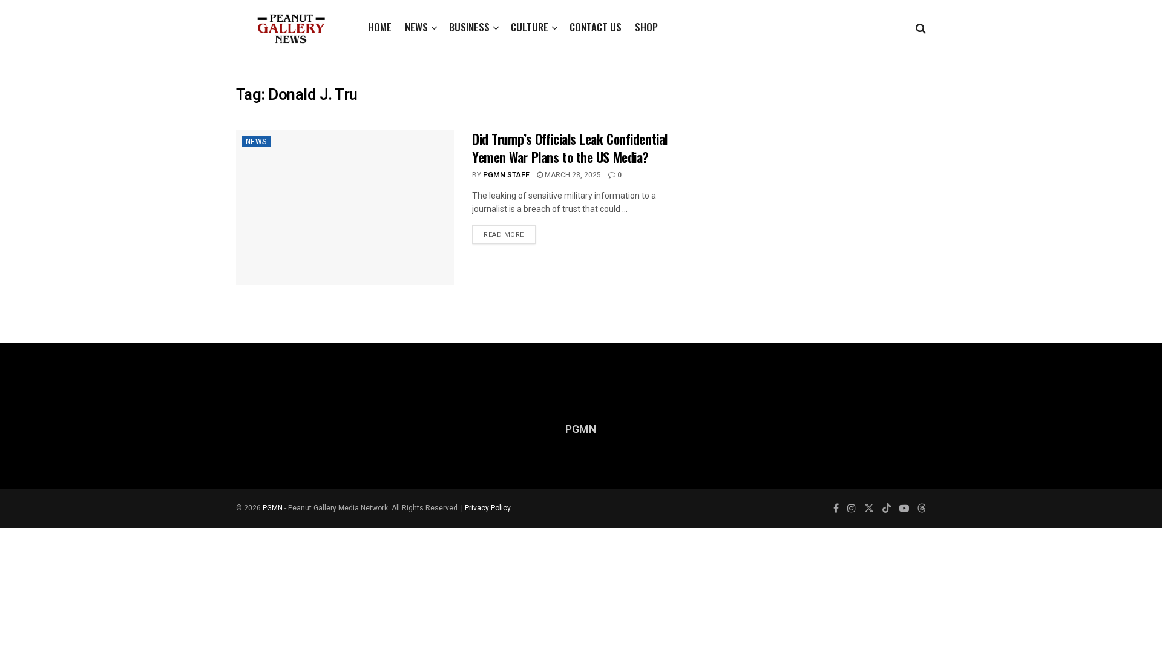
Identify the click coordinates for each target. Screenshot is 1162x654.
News (416, 27)
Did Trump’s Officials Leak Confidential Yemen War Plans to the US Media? (570, 148)
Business (469, 27)
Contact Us (596, 27)
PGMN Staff (506, 175)
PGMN (273, 508)
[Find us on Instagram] (851, 508)
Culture (529, 27)
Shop (646, 27)
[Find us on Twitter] (869, 508)
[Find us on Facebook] (836, 508)
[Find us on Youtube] (904, 508)
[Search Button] (921, 27)
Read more (510, 232)
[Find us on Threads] (921, 509)
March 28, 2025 (572, 175)
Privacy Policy (488, 508)
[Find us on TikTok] (886, 509)
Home (380, 27)
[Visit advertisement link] (821, 189)
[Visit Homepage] (291, 27)
